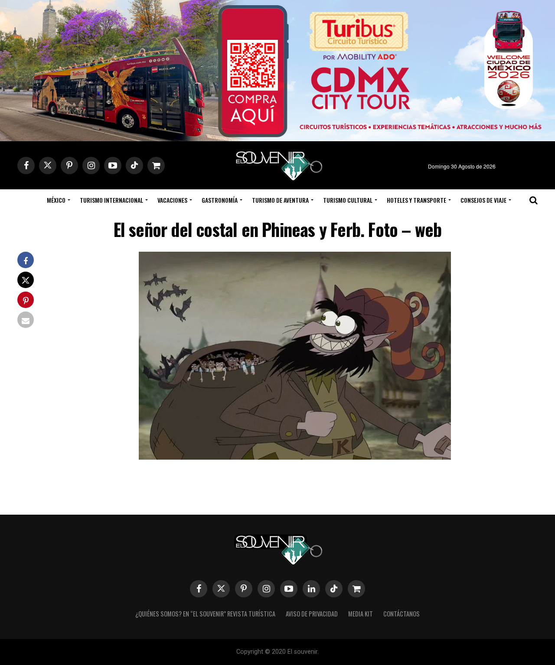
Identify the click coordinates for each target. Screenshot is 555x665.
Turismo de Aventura (280, 199)
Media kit (360, 613)
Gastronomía (220, 199)
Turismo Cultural (347, 199)
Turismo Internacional (111, 199)
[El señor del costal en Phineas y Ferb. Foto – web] (295, 457)
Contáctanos (401, 613)
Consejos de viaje (483, 199)
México (56, 199)
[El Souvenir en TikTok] (334, 588)
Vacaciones (172, 199)
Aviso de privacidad (312, 613)
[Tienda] (356, 588)
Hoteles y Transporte (416, 199)
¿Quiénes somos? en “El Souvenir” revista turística (205, 613)
